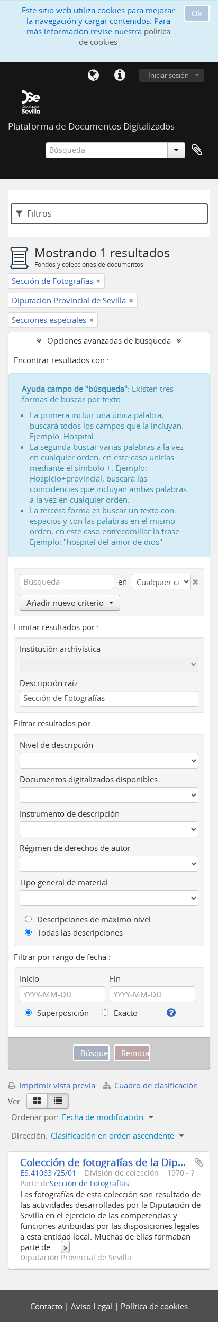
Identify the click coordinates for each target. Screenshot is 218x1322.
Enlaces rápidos (119, 75)
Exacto (125, 1012)
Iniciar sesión (168, 75)
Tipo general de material (64, 882)
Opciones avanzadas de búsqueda (109, 340)
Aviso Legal (92, 1306)
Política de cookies (154, 1306)
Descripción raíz (49, 683)
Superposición (62, 1012)
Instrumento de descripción (70, 813)
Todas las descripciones (79, 932)
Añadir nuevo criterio (65, 602)
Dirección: (29, 1135)
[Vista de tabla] (58, 1101)
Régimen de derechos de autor (75, 848)
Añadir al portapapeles (199, 1162)
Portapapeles (197, 150)
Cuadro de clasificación (155, 1085)
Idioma (93, 75)
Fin (115, 978)
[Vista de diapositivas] (37, 1101)
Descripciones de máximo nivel (93, 919)
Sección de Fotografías (89, 1183)
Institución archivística (60, 648)
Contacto (47, 1306)
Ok (197, 13)
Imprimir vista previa (56, 1085)
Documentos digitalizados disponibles (89, 779)
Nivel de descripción (56, 744)
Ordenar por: (35, 1117)
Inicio (29, 978)
